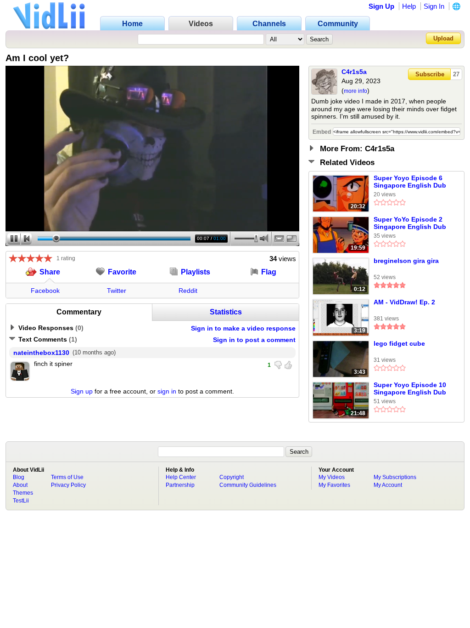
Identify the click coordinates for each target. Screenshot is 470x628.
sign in (166, 391)
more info (355, 91)
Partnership (180, 485)
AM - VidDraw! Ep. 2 (404, 302)
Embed (322, 132)
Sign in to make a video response (243, 328)
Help (409, 6)
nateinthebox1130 (41, 352)
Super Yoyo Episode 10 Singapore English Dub (410, 388)
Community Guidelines (247, 485)
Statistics (226, 312)
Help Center (181, 477)
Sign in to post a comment (254, 339)
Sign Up (381, 6)
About (20, 485)
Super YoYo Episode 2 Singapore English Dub (410, 223)
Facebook (45, 290)
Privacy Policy (68, 485)
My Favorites (334, 485)
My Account (388, 485)
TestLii (21, 500)
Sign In (434, 6)
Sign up (82, 391)
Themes (23, 493)
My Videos (332, 477)
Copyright (231, 477)
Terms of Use (67, 477)
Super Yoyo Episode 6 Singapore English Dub (410, 181)
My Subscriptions (395, 477)
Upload (443, 38)
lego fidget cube (399, 343)
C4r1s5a (354, 71)
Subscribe (429, 74)
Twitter (116, 290)
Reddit (188, 290)
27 (456, 74)
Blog (18, 477)
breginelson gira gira (406, 260)
